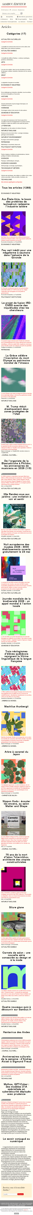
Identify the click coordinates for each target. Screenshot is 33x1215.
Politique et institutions (11, 147)
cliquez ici (26, 1209)
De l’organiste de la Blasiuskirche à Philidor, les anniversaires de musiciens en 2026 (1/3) (16, 464)
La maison (21, 21)
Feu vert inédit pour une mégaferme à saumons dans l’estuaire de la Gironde (16, 254)
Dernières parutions (25, 16)
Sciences (5, 158)
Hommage (5, 108)
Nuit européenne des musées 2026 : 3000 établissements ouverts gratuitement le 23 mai (16, 548)
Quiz (30, 19)
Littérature (4, 19)
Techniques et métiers (10, 168)
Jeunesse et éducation (10, 113)
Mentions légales (14, 1203)
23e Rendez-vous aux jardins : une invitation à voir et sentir (16, 497)
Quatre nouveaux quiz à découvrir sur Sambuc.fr (16, 1008)
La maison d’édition (5, 1203)
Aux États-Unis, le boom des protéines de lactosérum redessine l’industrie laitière (16, 203)
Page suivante (13, 1112)
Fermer (16, 1213)
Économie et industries (10, 85)
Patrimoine (5, 142)
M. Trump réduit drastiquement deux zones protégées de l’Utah (16, 410)
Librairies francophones (9, 21)
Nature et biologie (8, 130)
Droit (3, 75)
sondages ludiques (20, 1205)
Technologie (6, 179)
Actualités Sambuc (9, 51)
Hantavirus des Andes (16, 1032)
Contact (29, 21)
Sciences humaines (9, 163)
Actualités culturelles (11, 39)
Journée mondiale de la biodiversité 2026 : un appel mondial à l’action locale (16, 602)
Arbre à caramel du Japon (16, 753)
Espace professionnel (27, 1203)
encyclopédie (11, 1205)
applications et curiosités (25, 1204)
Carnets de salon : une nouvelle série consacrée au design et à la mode (16, 956)
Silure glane (16, 907)
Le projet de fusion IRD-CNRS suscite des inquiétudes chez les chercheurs (16, 306)
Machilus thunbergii (16, 706)
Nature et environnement (11, 137)
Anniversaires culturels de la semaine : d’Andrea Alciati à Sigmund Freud (16, 1059)
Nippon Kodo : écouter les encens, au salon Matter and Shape (16, 804)
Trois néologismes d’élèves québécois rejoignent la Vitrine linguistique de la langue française (16, 656)
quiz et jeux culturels (13, 1204)
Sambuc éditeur (14, 4)
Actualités (9, 16)
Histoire (4, 96)
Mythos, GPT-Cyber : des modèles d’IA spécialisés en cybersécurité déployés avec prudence (16, 1089)
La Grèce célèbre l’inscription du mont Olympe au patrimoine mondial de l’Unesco (16, 359)
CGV (20, 1203)
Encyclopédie (22, 19)
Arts (11, 19)
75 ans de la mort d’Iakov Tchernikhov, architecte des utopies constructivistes (16, 858)
